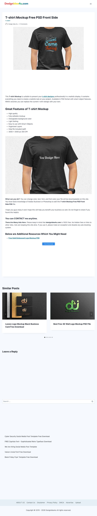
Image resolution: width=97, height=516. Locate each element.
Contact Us (31, 503)
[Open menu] (90, 3)
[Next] (91, 314)
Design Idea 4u (13, 24)
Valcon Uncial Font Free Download (18, 452)
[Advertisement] (48, 83)
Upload (78, 503)
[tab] (44, 337)
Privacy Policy (52, 503)
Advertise (69, 503)
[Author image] (6, 24)
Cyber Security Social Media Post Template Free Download (27, 436)
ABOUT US (20, 503)
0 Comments (23, 24)
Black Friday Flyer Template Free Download (21, 457)
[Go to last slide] (5, 314)
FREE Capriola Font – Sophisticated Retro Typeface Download (28, 441)
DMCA (61, 503)
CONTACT (19, 218)
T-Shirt (7, 20)
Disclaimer (41, 503)
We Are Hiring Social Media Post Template (21, 447)
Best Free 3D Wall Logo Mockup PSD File (72, 324)
